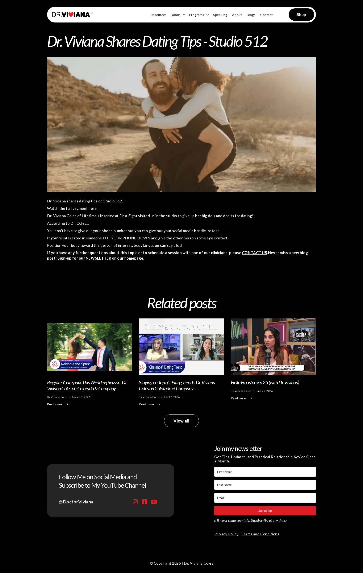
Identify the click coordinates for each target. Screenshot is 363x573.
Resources (159, 15)
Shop (301, 14)
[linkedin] (144, 501)
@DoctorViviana (76, 502)
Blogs (251, 15)
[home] (70, 14)
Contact (266, 15)
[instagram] (135, 501)
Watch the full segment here (72, 208)
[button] (178, 14)
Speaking (220, 15)
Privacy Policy (226, 534)
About (237, 15)
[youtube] (153, 501)
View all (181, 420)
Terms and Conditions (260, 534)
